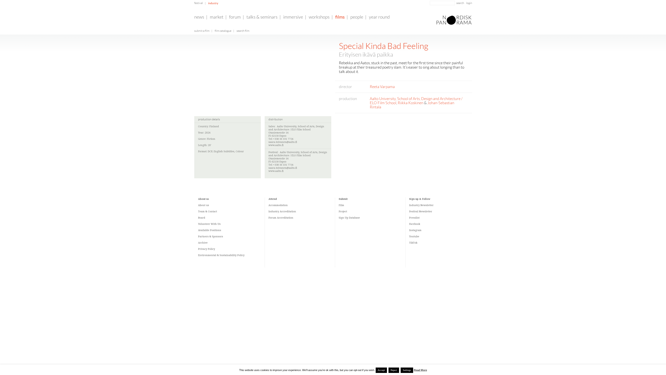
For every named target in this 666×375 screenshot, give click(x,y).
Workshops (319, 17)
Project (343, 211)
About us (203, 205)
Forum (235, 17)
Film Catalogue (223, 30)
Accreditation (288, 211)
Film (341, 205)
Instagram (415, 230)
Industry (213, 3)
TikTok (413, 242)
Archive (203, 242)
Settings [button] (407, 370)
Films (340, 16)
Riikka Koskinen (410, 103)
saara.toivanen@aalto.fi (282, 142)
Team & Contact (207, 211)
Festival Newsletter (420, 211)
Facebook (414, 224)
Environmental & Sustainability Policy (221, 255)
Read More (420, 370)
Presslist (414, 217)
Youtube (414, 236)
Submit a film (202, 30)
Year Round (379, 17)
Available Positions (209, 230)
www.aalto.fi (276, 145)
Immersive (293, 17)
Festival (198, 3)
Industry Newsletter (421, 205)
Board (201, 217)
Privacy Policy (206, 249)
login (469, 3)
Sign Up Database (349, 217)
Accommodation (278, 205)
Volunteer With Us (209, 224)
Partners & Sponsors (210, 236)
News (199, 17)
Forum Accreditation (280, 217)
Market (216, 17)
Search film (243, 30)
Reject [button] (394, 370)
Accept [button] (381, 370)
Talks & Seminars (262, 17)
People (356, 17)
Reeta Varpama (382, 87)
